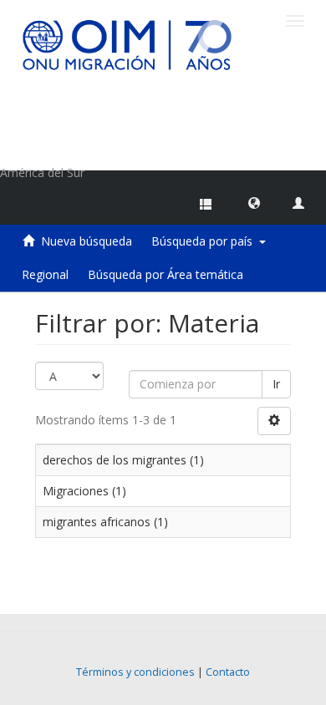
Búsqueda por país (205, 241)
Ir (276, 384)
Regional (45, 274)
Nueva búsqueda (86, 241)
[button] (254, 202)
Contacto (228, 672)
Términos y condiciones (135, 672)
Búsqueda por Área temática (165, 274)
